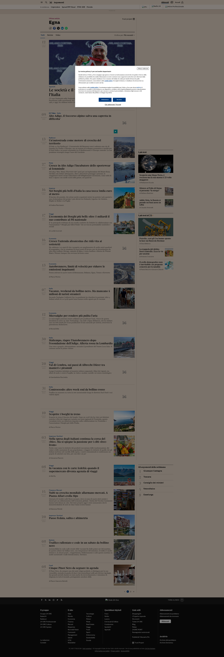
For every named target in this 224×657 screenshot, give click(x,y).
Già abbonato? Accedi (113, 104)
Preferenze (105, 99)
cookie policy (108, 80)
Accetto (119, 99)
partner (138, 87)
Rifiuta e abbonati (143, 68)
